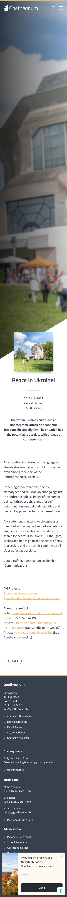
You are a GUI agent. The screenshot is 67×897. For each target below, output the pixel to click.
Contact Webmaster (18, 738)
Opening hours (15, 770)
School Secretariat (17, 842)
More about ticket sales (20, 820)
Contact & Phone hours (20, 716)
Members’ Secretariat (19, 837)
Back (15, 661)
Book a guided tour (17, 722)
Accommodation (16, 732)
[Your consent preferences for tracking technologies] (60, 890)
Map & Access (14, 727)
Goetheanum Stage (17, 848)
